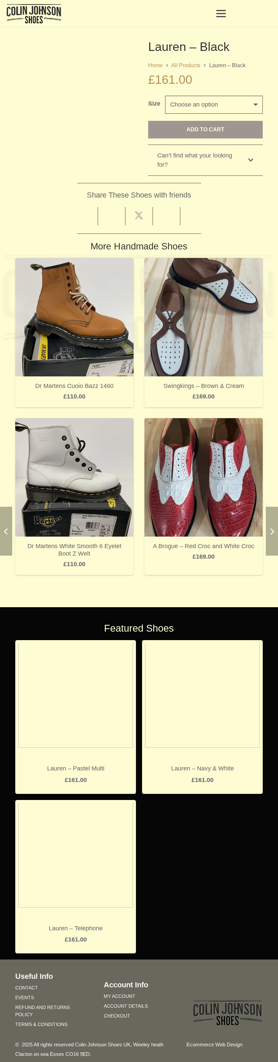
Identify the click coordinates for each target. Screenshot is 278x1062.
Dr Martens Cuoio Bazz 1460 (74, 386)
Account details (126, 1006)
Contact (26, 987)
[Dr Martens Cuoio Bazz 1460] (74, 262)
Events (24, 997)
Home (155, 65)
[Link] (255, 13)
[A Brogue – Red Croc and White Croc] (203, 423)
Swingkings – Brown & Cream (203, 386)
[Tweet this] (139, 216)
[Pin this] (166, 216)
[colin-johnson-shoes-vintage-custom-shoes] (34, 14)
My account (119, 996)
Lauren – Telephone (76, 928)
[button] (267, 13)
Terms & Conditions (41, 1024)
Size (154, 103)
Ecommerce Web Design (214, 1044)
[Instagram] (239, 986)
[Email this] (84, 216)
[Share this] (111, 216)
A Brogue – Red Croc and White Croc (203, 546)
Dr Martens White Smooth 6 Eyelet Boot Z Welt (74, 550)
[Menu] (221, 13)
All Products (185, 65)
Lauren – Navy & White (202, 768)
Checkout (117, 1016)
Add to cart (205, 129)
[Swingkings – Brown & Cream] (203, 262)
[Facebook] (215, 986)
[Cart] (241, 13)
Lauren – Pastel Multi (75, 768)
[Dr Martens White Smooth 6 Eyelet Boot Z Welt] (74, 423)
